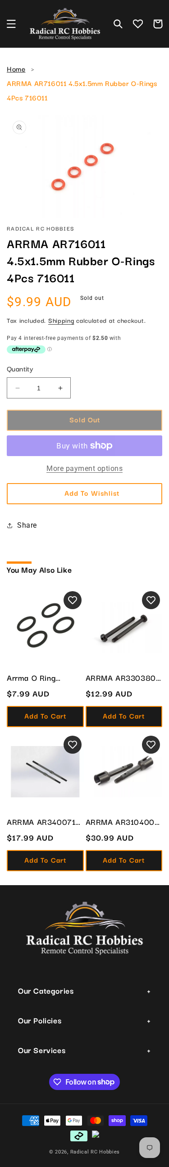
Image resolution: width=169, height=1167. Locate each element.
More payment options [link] (84, 468)
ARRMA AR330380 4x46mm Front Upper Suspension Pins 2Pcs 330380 (121, 677)
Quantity (20, 368)
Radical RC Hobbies (95, 1152)
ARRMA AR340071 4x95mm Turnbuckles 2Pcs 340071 (41, 822)
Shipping (61, 320)
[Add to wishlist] (73, 600)
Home (16, 68)
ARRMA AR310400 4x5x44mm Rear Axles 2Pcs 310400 (121, 822)
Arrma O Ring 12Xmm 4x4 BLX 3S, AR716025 (44, 677)
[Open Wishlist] (138, 24)
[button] (11, 24)
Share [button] (27, 525)
